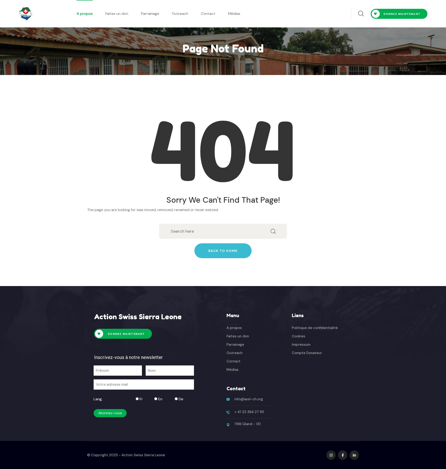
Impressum (301, 344)
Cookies (298, 336)
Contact (208, 13)
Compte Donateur (307, 353)
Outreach (180, 13)
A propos (85, 13)
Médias (234, 13)
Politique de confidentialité (315, 328)
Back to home (223, 251)
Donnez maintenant (402, 14)
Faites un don (116, 13)
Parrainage (150, 13)
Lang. (98, 399)
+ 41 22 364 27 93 (249, 412)
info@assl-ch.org (248, 399)
